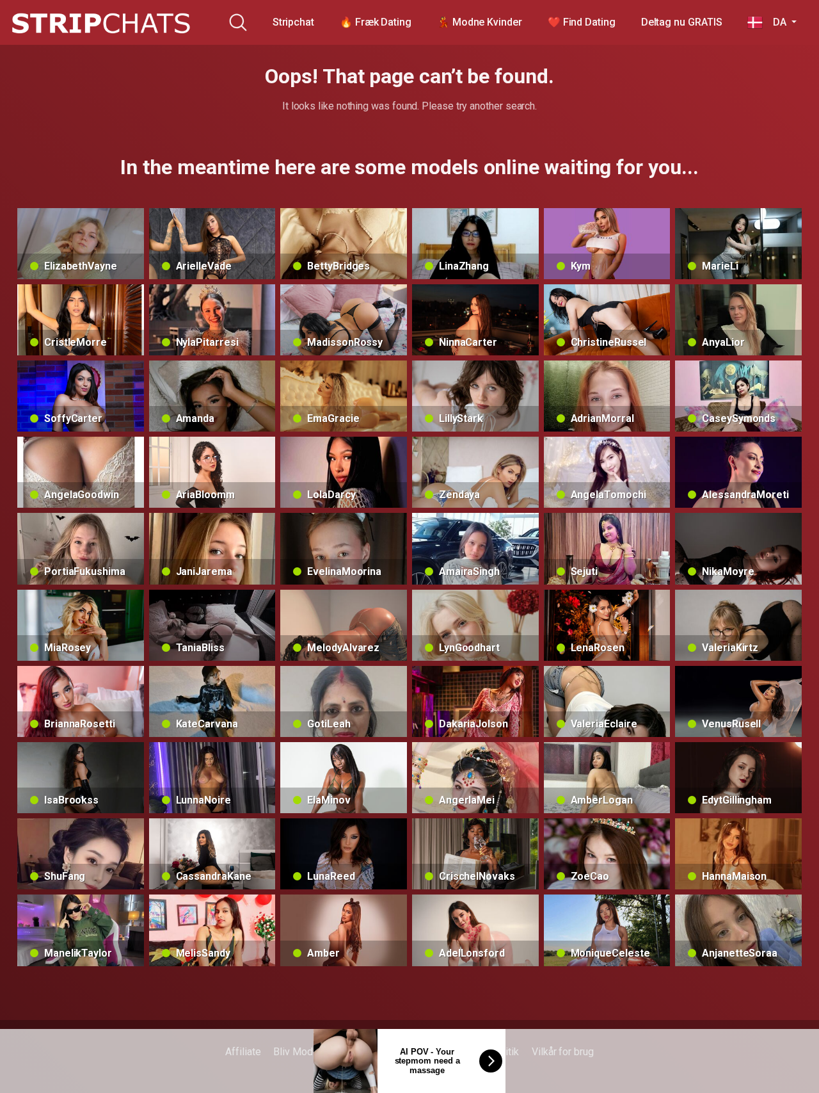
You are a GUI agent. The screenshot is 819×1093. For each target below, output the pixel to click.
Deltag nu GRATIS (681, 22)
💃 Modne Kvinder (479, 22)
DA (775, 22)
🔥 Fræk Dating (375, 22)
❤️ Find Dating (582, 22)
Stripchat (293, 22)
